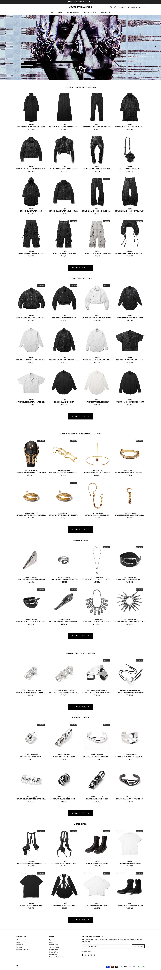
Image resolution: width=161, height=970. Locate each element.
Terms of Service (54, 947)
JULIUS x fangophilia (31, 754)
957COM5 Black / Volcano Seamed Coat (130, 126)
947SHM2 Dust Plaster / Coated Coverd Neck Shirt (97, 360)
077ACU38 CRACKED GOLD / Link (97, 515)
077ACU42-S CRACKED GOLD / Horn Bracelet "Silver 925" (64, 515)
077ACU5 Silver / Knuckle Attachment (31, 799)
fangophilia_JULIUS (80, 717)
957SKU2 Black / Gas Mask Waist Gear (130, 253)
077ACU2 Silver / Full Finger (64, 757)
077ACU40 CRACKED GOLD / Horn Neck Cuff (130, 473)
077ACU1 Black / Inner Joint (64, 799)
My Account (52, 940)
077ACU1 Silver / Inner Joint (31, 757)
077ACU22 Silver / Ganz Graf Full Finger (64, 692)
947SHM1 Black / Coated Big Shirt (130, 317)
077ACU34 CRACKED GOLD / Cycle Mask (31, 473)
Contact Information (22, 949)
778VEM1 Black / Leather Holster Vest (31, 863)
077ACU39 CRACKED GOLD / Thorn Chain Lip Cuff (130, 515)
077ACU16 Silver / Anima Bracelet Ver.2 (130, 621)
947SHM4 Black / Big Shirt (64, 402)
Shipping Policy (54, 952)
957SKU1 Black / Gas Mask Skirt (64, 253)
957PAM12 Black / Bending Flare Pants (97, 211)
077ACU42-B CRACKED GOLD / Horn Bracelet (31, 515)
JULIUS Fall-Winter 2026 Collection (80, 87)
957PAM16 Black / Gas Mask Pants (31, 253)
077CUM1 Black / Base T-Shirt (31, 905)
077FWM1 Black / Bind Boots (97, 863)
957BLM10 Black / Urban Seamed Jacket (31, 169)
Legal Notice (53, 954)
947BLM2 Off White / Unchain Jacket (97, 317)
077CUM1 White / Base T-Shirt (130, 863)
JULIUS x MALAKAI (31, 471)
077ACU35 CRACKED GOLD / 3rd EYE (97, 473)
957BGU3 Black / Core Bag (130, 169)
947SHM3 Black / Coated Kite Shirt (129, 360)
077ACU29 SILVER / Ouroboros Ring (31, 579)
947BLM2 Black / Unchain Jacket (64, 317)
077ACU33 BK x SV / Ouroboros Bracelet (31, 621)
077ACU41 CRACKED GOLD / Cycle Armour (64, 473)
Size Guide (19, 945)
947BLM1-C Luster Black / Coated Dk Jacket (31, 317)
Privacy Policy (53, 949)
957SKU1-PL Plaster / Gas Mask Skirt (96, 253)
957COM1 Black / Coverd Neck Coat (31, 126)
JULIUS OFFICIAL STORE (80, 7)
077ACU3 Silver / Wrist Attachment (97, 757)
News (18, 942)
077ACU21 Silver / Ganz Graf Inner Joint (31, 692)
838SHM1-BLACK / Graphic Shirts (64, 905)
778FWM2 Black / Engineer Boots (130, 905)
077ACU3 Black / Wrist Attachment (129, 799)
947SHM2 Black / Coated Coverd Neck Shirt (64, 360)
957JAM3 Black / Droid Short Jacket (64, 169)
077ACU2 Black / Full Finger (97, 799)
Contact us (19, 947)
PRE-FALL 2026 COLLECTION (81, 278)
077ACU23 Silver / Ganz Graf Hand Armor (97, 692)
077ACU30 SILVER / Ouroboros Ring (64, 579)
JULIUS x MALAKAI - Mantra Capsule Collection (80, 434)
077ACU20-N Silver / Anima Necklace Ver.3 (64, 621)
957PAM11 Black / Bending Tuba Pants (129, 211)
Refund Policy (53, 945)
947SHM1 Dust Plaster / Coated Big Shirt (31, 360)
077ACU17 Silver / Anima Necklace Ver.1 (97, 621)
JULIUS (31, 124)
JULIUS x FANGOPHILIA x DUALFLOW (80, 653)
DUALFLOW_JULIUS (80, 540)
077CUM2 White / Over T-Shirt (97, 905)
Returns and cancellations (57, 957)
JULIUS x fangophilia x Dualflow (31, 690)
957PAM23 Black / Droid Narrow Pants (97, 169)
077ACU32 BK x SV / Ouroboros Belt (130, 579)
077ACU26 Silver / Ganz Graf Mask (130, 692)
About (18, 940)
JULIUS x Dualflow (31, 577)
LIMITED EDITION (80, 824)
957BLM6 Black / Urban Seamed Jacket (64, 211)
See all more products (80, 267)
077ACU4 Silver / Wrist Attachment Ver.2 (130, 757)
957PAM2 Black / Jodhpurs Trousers (97, 126)
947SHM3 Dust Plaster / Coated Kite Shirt (31, 402)
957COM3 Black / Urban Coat (31, 211)
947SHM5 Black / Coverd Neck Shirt (130, 402)
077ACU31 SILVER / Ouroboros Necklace (97, 579)
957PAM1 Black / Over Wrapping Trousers (64, 126)
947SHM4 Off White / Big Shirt (97, 402)
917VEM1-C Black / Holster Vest (64, 863)
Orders (51, 942)
